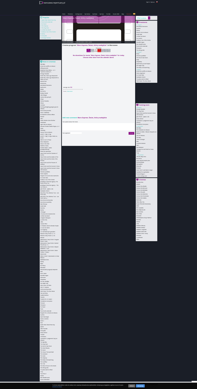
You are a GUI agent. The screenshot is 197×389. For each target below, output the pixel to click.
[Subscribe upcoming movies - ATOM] (134, 14)
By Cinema (87, 14)
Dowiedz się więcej (57, 386)
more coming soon (142, 176)
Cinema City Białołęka (141, 190)
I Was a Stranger (140, 139)
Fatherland (43, 122)
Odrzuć (132, 386)
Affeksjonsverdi (44, 68)
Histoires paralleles (141, 55)
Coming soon (144, 105)
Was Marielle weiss (141, 44)
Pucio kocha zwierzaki (141, 46)
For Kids (108, 14)
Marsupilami (139, 164)
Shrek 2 (42, 321)
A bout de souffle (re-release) (143, 71)
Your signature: (66, 133)
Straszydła (44, 35)
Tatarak (42, 334)
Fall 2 (137, 145)
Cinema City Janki (140, 192)
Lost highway (43, 229)
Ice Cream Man (140, 75)
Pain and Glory (44, 293)
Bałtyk (42, 89)
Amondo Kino (139, 182)
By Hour (102, 14)
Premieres (70, 14)
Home (63, 14)
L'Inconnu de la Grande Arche (47, 214)
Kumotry (42, 208)
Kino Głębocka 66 (140, 210)
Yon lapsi (138, 137)
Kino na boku (139, 212)
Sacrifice (138, 28)
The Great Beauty (44, 348)
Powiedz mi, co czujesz (46, 299)
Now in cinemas (49, 62)
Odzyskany (139, 61)
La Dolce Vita (43, 220)
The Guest (43, 350)
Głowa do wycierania (45, 151)
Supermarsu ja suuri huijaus (143, 63)
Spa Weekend (139, 147)
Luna (137, 223)
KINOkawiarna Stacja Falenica (143, 217)
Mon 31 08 (102, 50)
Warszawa (141, 18)
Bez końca (139, 158)
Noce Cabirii (43, 273)
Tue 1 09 (106, 50)
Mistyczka (138, 166)
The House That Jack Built (47, 352)
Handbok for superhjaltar (142, 172)
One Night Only (140, 65)
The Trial (42, 364)
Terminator (43, 336)
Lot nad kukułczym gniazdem (47, 231)
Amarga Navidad (140, 109)
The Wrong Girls (140, 50)
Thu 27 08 (88, 50)
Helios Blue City (140, 202)
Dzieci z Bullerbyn (44, 112)
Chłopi (42, 99)
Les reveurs (139, 38)
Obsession (43, 277)
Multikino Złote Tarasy (142, 233)
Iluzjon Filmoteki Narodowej (143, 204)
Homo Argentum (140, 73)
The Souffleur (43, 362)
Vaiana (42, 375)
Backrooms (43, 87)
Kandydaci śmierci (140, 77)
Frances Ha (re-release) (142, 32)
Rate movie (69, 91)
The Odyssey (44, 26)
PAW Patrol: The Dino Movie (143, 81)
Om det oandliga (44, 281)
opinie (90, 42)
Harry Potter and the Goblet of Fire (49, 157)
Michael (42, 237)
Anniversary (43, 83)
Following (42, 130)
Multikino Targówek (141, 229)
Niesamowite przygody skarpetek (48, 269)
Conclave (42, 105)
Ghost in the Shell (44, 144)
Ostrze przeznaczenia (45, 289)
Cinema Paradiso (44, 101)
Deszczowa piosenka (45, 110)
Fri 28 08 (92, 50)
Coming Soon (78, 14)
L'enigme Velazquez (45, 218)
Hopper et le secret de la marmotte (49, 175)
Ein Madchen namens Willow (47, 114)
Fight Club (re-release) (46, 124)
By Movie (94, 14)
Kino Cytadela (139, 208)
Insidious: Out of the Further (143, 40)
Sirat (41, 322)
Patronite (128, 14)
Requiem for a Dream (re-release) (48, 313)
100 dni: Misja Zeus (141, 156)
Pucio (41, 309)
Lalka (41, 222)
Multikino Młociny (140, 225)
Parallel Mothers (44, 295)
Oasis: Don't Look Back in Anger (144, 170)
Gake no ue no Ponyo (45, 140)
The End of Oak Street (142, 57)
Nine (41, 271)
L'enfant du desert (141, 36)
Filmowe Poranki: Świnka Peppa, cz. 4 (49, 126)
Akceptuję (140, 386)
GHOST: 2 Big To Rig (45, 134)
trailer (86, 42)
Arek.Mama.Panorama (142, 26)
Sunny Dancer (139, 118)
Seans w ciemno (44, 319)
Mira (137, 141)
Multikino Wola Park (141, 231)
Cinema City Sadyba (141, 198)
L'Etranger (43, 212)
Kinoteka (138, 219)
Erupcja (42, 116)
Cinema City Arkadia (141, 186)
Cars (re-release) (140, 135)
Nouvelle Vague (140, 42)
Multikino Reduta (140, 227)
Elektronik (138, 200)
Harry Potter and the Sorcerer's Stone (50, 166)
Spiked (42, 326)
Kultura (138, 221)
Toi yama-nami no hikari (142, 79)
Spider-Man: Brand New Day (48, 20)
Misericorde (43, 254)
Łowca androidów (44, 379)
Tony (137, 153)
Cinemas (142, 180)
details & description (79, 42)
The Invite (42, 356)
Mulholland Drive (44, 259)
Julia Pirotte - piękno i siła (142, 116)
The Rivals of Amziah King (142, 67)
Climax (42, 103)
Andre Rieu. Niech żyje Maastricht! (48, 75)
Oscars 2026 (116, 14)
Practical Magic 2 (140, 174)
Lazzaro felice (43, 223)
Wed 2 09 (109, 50)
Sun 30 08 (99, 50)
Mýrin (41, 263)
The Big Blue (43, 342)
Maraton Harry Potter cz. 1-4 (47, 233)
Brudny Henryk (44, 93)
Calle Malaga (43, 95)
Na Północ (43, 265)
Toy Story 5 (43, 373)
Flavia (137, 53)
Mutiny (138, 30)
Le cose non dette (45, 227)
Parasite (42, 297)
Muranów (138, 235)
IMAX (137, 206)
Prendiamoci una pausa (142, 124)
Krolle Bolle (139, 34)
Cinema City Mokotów (142, 194)
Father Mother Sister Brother (47, 120)
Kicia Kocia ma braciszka (46, 200)
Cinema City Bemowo (141, 188)
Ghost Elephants (44, 142)
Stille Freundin (43, 328)
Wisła (137, 239)
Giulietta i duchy (44, 145)
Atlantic (138, 184)
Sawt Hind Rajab (44, 317)
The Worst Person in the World (48, 366)
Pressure (138, 168)
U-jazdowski (139, 237)
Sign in (148, 2)
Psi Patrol (43, 24)
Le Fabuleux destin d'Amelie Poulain (49, 225)
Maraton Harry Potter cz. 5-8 (47, 235)
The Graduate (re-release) (143, 130)
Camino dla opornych (45, 97)
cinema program (70, 42)
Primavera (138, 48)
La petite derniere (140, 143)
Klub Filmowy (43, 204)
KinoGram (138, 215)
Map (123, 14)
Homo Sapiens (44, 173)
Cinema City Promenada (142, 196)
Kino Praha (139, 213)
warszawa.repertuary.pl (54, 2)
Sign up (153, 2)
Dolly (137, 59)
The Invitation (43, 354)
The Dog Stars (140, 111)
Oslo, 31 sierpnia (44, 287)
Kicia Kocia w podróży (45, 202)
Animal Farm (43, 81)
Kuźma (42, 210)
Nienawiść (42, 267)
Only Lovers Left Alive (45, 285)
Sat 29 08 (95, 50)
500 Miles (138, 128)
